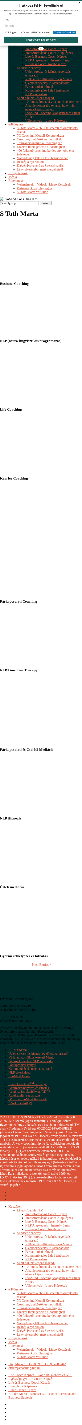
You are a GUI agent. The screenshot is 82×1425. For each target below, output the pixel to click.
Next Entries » (41, 964)
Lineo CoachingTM (30, 1210)
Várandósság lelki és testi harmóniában (42, 1323)
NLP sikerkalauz (19, 1072)
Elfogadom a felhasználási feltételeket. (29, 32)
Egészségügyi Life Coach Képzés (30, 1378)
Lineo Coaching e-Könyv (27, 1084)
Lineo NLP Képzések (22, 1386)
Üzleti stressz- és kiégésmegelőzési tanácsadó (38, 1053)
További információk (64, 32)
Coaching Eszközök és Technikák (39, 1304)
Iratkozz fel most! (41, 40)
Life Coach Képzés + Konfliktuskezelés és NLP (40, 1375)
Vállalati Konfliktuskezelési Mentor (32, 1057)
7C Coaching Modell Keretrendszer (40, 1300)
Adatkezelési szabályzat (24, 1095)
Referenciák (16, 1345)
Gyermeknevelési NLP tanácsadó (30, 1061)
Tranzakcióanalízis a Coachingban (39, 1308)
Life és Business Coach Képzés (46, 1221)
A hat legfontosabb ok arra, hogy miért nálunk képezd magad (50, 1272)
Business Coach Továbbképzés (45, 1229)
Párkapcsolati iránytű (22, 1065)
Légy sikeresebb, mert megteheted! (40, 1334)
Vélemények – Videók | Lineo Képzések (44, 1349)
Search (45, 203)
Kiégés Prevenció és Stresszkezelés (40, 1330)
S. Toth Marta (17, 1050)
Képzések (14, 1206)
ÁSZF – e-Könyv (20, 1103)
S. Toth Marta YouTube (32, 1357)
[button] (41, 5)
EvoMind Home (19, 1076)
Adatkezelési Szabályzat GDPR (29, 1091)
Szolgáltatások (18, 1338)
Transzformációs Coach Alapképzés (49, 1218)
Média (12, 1342)
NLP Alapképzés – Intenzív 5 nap (47, 1225)
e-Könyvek (15, 1289)
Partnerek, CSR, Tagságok (34, 1353)
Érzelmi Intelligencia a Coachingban (41, 1312)
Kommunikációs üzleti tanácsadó (30, 1068)
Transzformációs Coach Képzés (46, 1214)
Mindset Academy (29, 1233)
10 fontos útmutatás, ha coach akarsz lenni (53, 1267)
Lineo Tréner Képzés (22, 1390)
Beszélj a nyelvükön (30, 1327)
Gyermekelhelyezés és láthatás (28, 1088)
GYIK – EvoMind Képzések (27, 1099)
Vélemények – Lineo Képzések (46, 1285)
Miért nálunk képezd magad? (36, 1263)
